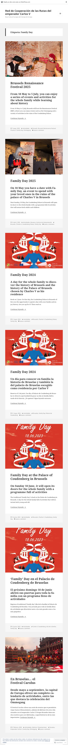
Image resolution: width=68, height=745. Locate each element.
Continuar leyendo (17, 118)
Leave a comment (39, 130)
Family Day (20, 130)
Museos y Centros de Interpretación (41, 222)
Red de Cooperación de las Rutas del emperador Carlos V (28, 12)
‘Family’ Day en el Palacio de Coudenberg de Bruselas (32, 581)
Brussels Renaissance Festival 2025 (27, 85)
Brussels (34, 128)
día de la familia (51, 626)
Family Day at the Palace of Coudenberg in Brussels (31, 477)
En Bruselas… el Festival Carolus (22, 681)
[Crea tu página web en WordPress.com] (34, 2)
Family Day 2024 (23, 275)
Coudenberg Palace (28, 224)
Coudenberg (48, 517)
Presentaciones (42, 727)
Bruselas (35, 413)
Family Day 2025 (23, 181)
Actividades (26, 128)
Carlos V (35, 626)
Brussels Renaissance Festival (47, 128)
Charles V (13, 130)
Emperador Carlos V (16, 729)
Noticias (34, 727)
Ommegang (27, 130)
